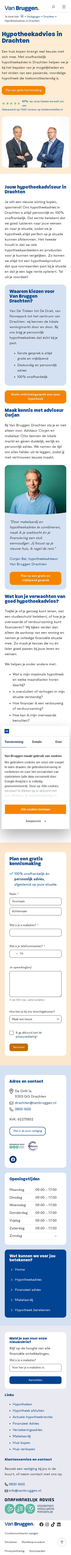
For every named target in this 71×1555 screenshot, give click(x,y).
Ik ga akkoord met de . (29, 1034)
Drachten (48, 16)
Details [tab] (37, 741)
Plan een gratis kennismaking (23, 90)
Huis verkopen (24, 1449)
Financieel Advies (26, 1423)
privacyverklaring (26, 1036)
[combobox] (14, 953)
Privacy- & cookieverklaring (32, 795)
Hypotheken (22, 1404)
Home (20, 1269)
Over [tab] (58, 741)
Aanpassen (33, 821)
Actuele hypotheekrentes (33, 1417)
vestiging (30, 1469)
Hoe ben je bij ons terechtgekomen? (32, 1011)
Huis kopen (21, 1443)
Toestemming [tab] (14, 741)
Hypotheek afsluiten (28, 1410)
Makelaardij (24, 1300)
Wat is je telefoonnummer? (27, 946)
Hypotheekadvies (28, 1280)
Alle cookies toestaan (35, 809)
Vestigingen (33, 16)
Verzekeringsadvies (27, 1430)
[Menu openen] (64, 6)
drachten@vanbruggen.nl (35, 1103)
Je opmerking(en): (20, 967)
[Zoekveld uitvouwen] (53, 6)
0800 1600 (23, 1109)
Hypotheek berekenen (32, 1310)
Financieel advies (28, 1290)
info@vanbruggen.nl (25, 1490)
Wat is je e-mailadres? (23, 925)
